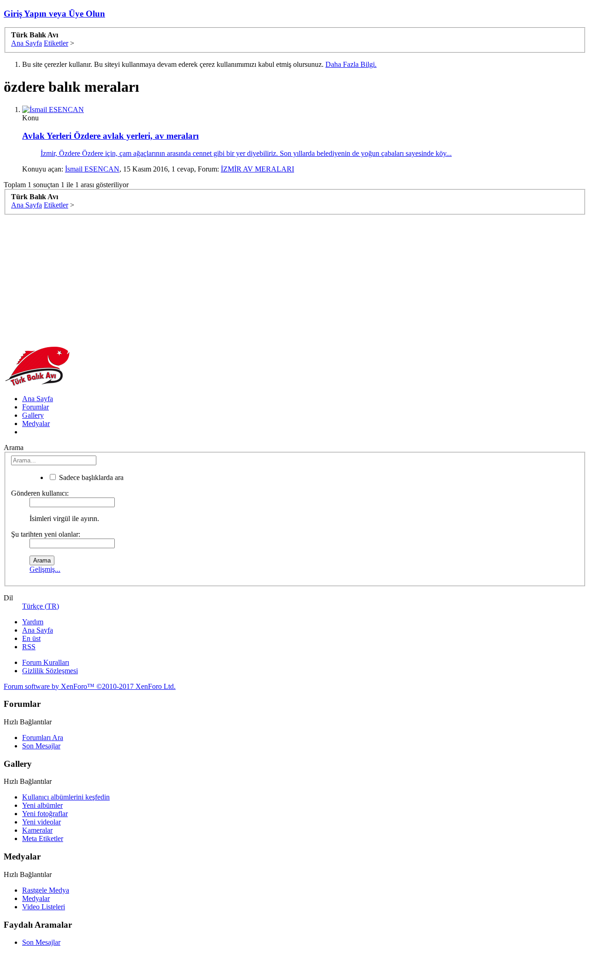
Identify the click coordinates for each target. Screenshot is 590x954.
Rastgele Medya (45, 890)
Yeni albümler (42, 805)
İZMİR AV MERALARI (257, 169)
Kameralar (37, 830)
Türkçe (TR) (40, 606)
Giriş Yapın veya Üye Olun (54, 13)
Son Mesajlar (41, 746)
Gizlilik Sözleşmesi (50, 671)
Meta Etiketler (42, 838)
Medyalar (36, 423)
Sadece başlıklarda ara (90, 477)
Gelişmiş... (45, 569)
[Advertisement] (280, 279)
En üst (31, 638)
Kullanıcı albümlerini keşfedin (66, 797)
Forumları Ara (42, 737)
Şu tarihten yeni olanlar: (45, 534)
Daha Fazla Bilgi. (351, 64)
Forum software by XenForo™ (90, 686)
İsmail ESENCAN (92, 169)
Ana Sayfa (37, 399)
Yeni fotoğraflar (45, 814)
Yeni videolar (41, 822)
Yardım (32, 622)
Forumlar (35, 407)
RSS (28, 647)
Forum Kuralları (45, 662)
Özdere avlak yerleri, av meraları (110, 136)
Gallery (33, 415)
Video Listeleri (43, 907)
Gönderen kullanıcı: (40, 493)
